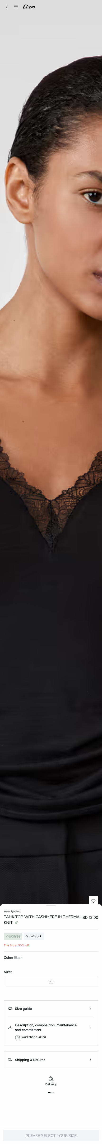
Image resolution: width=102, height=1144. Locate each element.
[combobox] (51, 981)
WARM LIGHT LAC (12, 911)
